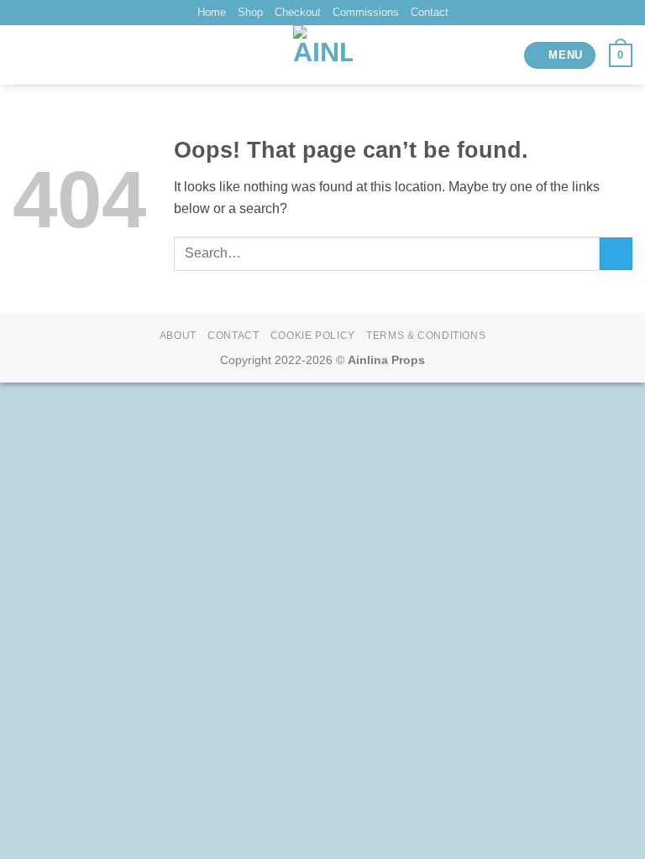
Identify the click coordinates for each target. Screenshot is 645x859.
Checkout (298, 12)
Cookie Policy (312, 335)
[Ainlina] (323, 55)
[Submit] (616, 253)
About (178, 335)
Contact (429, 12)
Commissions (366, 12)
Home (211, 12)
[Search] (19, 55)
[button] (560, 56)
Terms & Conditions (425, 335)
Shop (250, 12)
